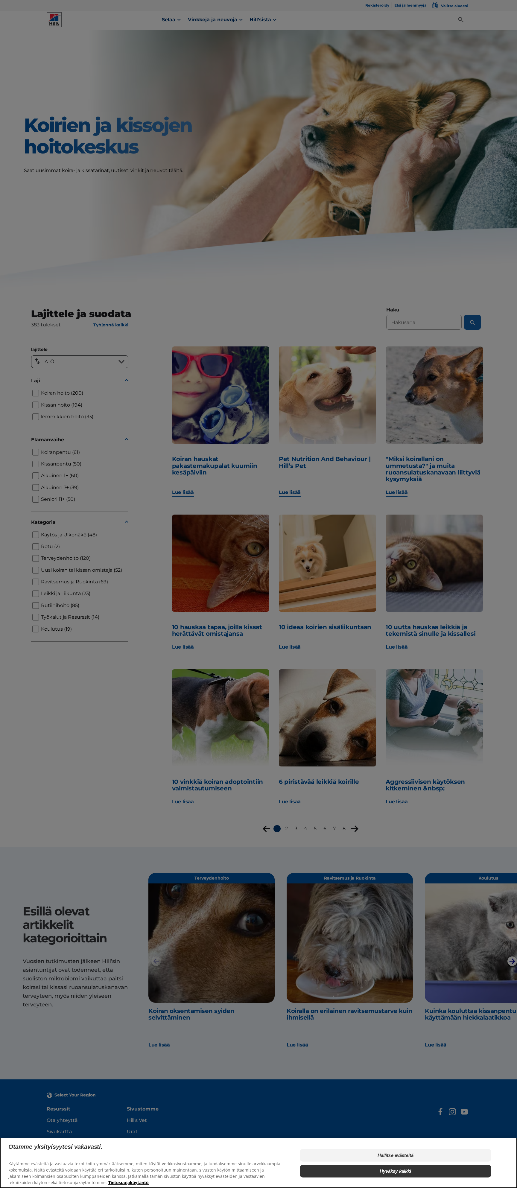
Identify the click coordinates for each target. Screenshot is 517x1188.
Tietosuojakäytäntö (128, 1182)
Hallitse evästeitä (396, 1155)
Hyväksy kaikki (395, 1170)
